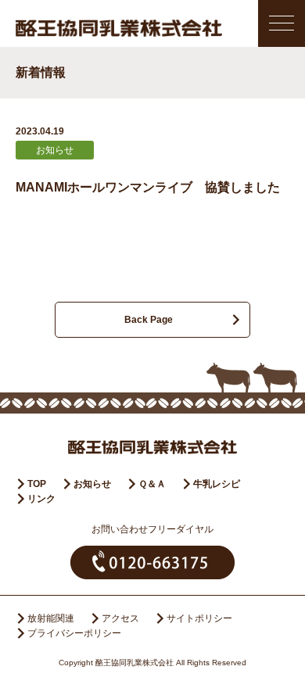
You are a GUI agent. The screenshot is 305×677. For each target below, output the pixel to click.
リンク (41, 498)
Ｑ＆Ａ (152, 483)
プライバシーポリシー (74, 633)
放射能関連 (50, 618)
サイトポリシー (199, 618)
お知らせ (92, 483)
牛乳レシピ (216, 483)
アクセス (120, 618)
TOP (36, 483)
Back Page (148, 319)
